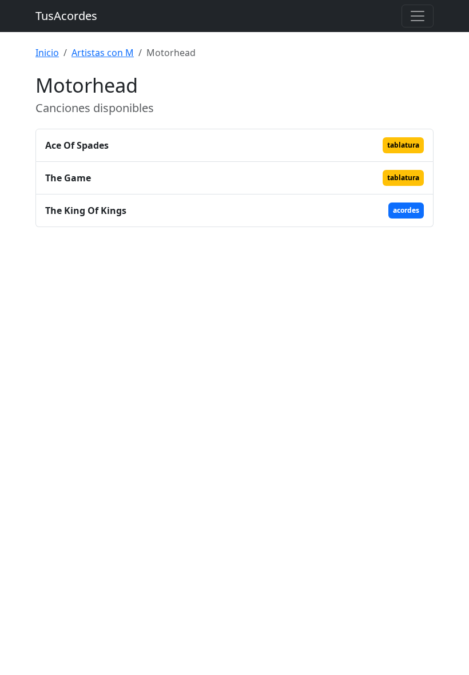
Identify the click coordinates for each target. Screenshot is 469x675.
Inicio (47, 52)
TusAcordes (66, 15)
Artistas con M (102, 52)
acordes (406, 210)
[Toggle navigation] (418, 16)
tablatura (403, 145)
